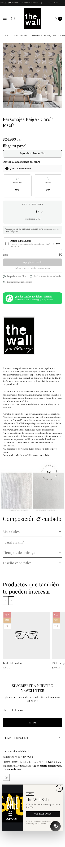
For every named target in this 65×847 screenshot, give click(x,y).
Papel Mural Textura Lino (32, 153)
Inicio (6, 36)
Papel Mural (20, 36)
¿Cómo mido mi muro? (20, 168)
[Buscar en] (13, 18)
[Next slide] (11, 600)
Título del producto (13, 663)
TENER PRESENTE (17, 738)
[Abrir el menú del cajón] (5, 18)
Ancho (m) (17, 183)
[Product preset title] (26, 635)
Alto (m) (48, 183)
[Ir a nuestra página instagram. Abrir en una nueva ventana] (6, 777)
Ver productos (42, 814)
